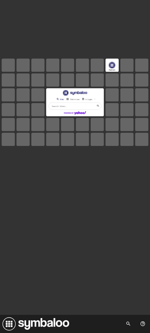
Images (89, 99)
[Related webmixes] (128, 323)
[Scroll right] (97, 99)
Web (62, 99)
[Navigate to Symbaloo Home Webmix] (34, 324)
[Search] (98, 106)
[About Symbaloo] (142, 323)
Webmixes (75, 99)
